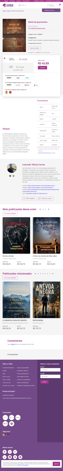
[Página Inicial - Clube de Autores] (8, 5)
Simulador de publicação (26, 385)
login (12, 344)
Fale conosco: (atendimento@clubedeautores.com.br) (17, 398)
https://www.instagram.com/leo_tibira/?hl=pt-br (40, 187)
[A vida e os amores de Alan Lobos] (46, 235)
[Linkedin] (10, 457)
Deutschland (26, 1)
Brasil (6, 1)
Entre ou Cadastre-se (52, 5)
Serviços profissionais (22, 373)
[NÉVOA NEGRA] (46, 300)
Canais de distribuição (23, 382)
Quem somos (6, 376)
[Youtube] (15, 457)
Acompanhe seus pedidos (53, 1)
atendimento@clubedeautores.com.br (46, 153)
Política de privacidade (23, 367)
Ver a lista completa (10, 213)
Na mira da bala (8, 256)
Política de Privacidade (22, 465)
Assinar (44, 382)
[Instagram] (15, 452)
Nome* (42, 367)
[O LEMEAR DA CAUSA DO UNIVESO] (16, 300)
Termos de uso (7, 382)
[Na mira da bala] (16, 235)
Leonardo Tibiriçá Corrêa (38, 28)
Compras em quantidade (23, 379)
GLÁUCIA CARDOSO (38, 323)
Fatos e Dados (6, 379)
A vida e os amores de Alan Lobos (45, 256)
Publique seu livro (39, 1)
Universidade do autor (23, 376)
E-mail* (42, 373)
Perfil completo (30, 198)
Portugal (12, 1)
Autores (5, 370)
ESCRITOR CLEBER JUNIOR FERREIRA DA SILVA (15, 323)
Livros (8, 11)
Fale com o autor (47, 198)
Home (4, 11)
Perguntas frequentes (8, 395)
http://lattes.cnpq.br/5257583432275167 (36, 193)
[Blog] (20, 457)
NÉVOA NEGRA (38, 320)
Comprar (42, 67)
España (18, 1)
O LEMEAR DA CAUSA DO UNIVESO (15, 320)
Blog (4, 373)
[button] (40, 209)
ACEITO (56, 464)
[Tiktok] (5, 457)
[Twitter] (5, 452)
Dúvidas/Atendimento (8, 367)
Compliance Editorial (22, 370)
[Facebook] (10, 452)
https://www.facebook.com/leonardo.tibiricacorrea (41, 185)
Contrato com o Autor (8, 385)
